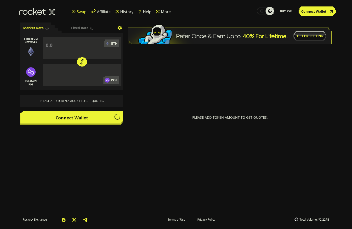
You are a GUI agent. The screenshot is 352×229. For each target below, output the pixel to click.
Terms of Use (176, 220)
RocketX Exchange (35, 220)
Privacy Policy (206, 220)
